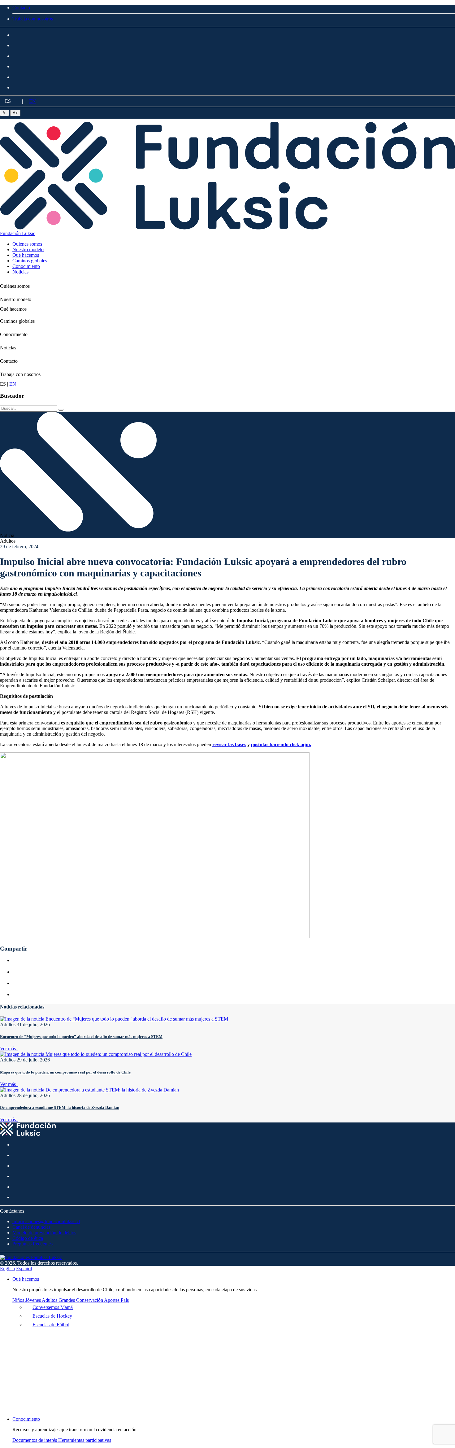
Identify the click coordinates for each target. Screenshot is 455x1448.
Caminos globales (17, 321)
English (7, 1268)
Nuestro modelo (15, 299)
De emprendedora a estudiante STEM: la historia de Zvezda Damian (59, 1107)
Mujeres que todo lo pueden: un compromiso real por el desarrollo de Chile (65, 1072)
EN (32, 101)
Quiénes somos (15, 286)
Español (24, 1268)
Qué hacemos (13, 309)
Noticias (8, 347)
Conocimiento (14, 334)
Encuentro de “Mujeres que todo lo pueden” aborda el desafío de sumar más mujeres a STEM (81, 1036)
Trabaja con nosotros (20, 374)
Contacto (9, 361)
